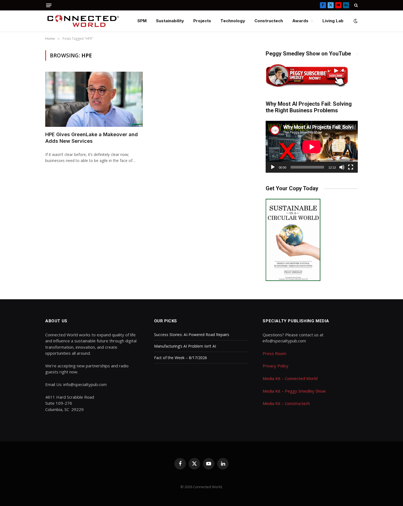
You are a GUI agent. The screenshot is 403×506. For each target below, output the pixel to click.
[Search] (355, 5)
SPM (142, 20)
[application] (312, 147)
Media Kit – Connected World (290, 378)
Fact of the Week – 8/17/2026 (180, 357)
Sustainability (170, 20)
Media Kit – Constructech (286, 403)
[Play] (273, 167)
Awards (300, 20)
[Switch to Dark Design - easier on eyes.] (355, 21)
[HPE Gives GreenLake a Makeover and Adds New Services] (94, 99)
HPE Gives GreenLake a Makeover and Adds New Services (91, 138)
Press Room (274, 353)
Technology (232, 20)
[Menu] (49, 5)
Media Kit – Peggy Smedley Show (294, 391)
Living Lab (333, 20)
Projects (202, 20)
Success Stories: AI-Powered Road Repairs (191, 334)
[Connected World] (83, 20)
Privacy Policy (275, 365)
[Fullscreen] (350, 167)
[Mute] (342, 167)
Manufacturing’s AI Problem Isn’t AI (185, 346)
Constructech (268, 20)
